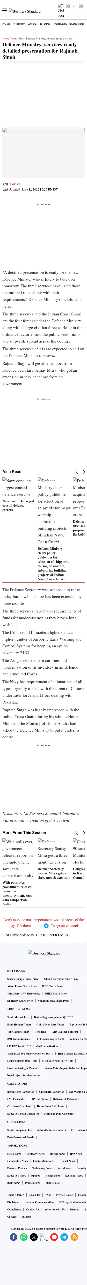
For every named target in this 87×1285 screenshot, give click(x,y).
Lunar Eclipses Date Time (22, 1061)
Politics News (32, 1183)
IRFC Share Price (52, 986)
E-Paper (45, 23)
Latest (33, 23)
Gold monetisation (47, 1046)
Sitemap (74, 1209)
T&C (48, 1195)
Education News (16, 1175)
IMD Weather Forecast (64, 1031)
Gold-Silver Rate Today (50, 1024)
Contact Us (32, 1209)
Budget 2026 (52, 1183)
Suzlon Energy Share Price (22, 979)
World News (65, 1168)
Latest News (14, 1153)
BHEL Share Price (56, 993)
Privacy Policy (64, 1195)
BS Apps (26, 1216)
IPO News (76, 1153)
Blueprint (77, 23)
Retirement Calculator (66, 1099)
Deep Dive (40, 1031)
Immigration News (43, 1161)
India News (17, 38)
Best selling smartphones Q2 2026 (53, 1017)
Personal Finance (17, 1168)
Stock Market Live (18, 1017)
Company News (35, 1153)
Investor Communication (39, 1202)
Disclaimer (13, 1202)
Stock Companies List (19, 1130)
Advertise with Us (54, 1209)
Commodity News (17, 1161)
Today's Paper (15, 1195)
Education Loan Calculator (23, 1113)
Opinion (35, 1175)
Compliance (14, 1209)
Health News (52, 1175)
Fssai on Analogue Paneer (22, 1068)
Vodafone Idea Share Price (53, 1000)
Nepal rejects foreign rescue (23, 1075)
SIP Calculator (39, 1099)
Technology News (42, 1168)
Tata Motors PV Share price (23, 993)
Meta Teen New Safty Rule (57, 1061)
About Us (34, 1195)
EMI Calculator (16, 1099)
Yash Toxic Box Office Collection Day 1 (30, 1053)
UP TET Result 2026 (19, 1046)
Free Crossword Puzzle (20, 1137)
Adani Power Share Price (22, 986)
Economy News (74, 1175)
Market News (57, 1153)
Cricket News (67, 1161)
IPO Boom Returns (18, 1039)
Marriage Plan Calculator (59, 1113)
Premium (19, 23)
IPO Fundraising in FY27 (49, 1039)
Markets (60, 23)
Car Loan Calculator (19, 1106)
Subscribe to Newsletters (51, 1130)
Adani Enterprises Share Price (61, 979)
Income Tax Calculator (20, 1092)
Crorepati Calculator (51, 1092)
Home (6, 23)
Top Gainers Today (18, 1031)
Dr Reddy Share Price (20, 1000)
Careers (11, 1216)
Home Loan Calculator (50, 1106)
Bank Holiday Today (19, 1024)
